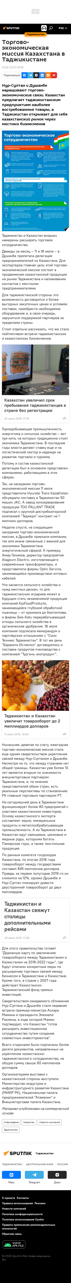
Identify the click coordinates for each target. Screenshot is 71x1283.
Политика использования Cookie (23, 1219)
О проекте (8, 1198)
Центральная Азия (39, 1164)
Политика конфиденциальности (22, 1214)
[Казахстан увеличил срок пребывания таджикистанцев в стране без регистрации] (35, 370)
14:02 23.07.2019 (12, 67)
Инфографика (11, 1122)
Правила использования (17, 1203)
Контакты (23, 1198)
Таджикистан (11, 1129)
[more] (64, 418)
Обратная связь (12, 1234)
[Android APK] (14, 1245)
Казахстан (29, 1122)
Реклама (40, 1203)
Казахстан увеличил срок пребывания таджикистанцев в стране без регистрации (35, 405)
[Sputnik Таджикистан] (12, 29)
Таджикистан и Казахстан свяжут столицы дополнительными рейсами (27, 916)
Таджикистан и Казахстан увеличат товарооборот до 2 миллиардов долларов (32, 721)
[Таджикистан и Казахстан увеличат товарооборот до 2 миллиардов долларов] (35, 685)
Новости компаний (49, 1122)
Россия (62, 1164)
